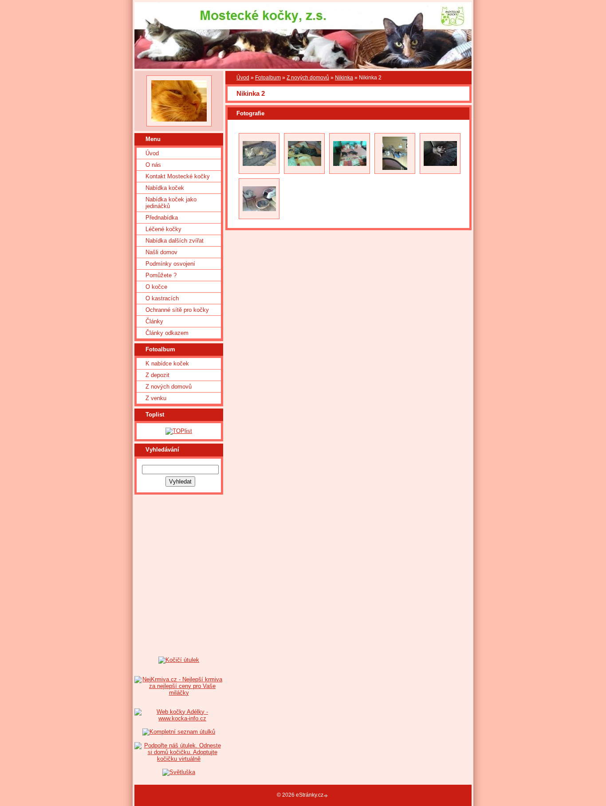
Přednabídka (162, 217)
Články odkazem (167, 333)
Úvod (152, 153)
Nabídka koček (165, 188)
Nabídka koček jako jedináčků (171, 202)
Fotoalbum (268, 77)
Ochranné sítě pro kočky (177, 310)
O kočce (156, 286)
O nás (153, 164)
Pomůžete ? (161, 275)
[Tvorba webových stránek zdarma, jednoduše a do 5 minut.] (326, 796)
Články (154, 321)
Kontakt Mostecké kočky (178, 176)
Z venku (156, 398)
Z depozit (157, 375)
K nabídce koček (167, 363)
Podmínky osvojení (170, 263)
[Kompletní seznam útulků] (178, 731)
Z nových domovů (169, 386)
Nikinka (344, 77)
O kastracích (162, 298)
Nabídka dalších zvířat (175, 240)
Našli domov (161, 252)
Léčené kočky (163, 229)
